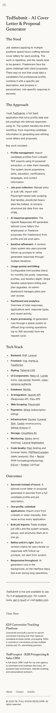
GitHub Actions (19, 427)
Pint (32, 456)
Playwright (34, 404)
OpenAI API (34, 394)
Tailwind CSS (27, 370)
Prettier (25, 464)
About (9, 692)
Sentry (28, 438)
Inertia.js (33, 360)
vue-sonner (24, 379)
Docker (32, 419)
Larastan (44, 452)
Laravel (32, 355)
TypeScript (17, 364)
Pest (29, 448)
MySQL (27, 389)
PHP (24, 355)
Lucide (44, 375)
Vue (25, 360)
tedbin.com (41, 600)
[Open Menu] (4, 4)
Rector (40, 456)
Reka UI (34, 375)
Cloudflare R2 (29, 433)
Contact (20, 692)
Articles (31, 692)
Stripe (27, 409)
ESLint (14, 464)
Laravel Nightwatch (33, 442)
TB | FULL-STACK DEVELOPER (29, 701)
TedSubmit (19, 113)
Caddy (21, 423)
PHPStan (33, 452)
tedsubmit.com (23, 595)
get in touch (19, 600)
